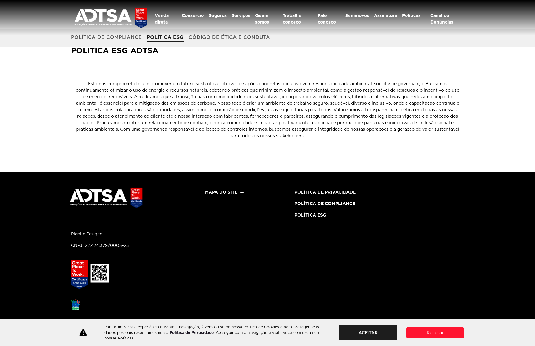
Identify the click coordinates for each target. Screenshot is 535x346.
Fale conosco (327, 18)
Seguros (218, 15)
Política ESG (310, 214)
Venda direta (162, 18)
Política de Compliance (324, 203)
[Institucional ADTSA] (110, 18)
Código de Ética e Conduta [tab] (229, 37)
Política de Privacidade (192, 332)
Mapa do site (221, 192)
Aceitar (368, 332)
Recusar (435, 332)
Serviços (241, 15)
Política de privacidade (325, 192)
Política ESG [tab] (165, 37)
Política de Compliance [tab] (106, 37)
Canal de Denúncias (441, 18)
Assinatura (385, 15)
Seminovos (357, 15)
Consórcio (193, 15)
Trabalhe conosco (292, 18)
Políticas (412, 15)
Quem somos (262, 18)
